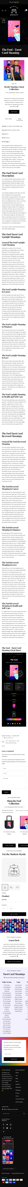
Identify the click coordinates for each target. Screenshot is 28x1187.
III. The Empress (7, 993)
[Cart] (25, 10)
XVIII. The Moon (7, 1027)
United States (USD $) (8, 1168)
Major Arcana (12, 740)
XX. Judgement (7, 1031)
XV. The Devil (6, 1021)
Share (3, 746)
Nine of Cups (18, 1001)
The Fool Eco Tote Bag (9, 832)
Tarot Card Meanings (11, 742)
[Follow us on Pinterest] (3, 1128)
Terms (17, 1096)
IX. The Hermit (7, 1005)
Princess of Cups (18, 1005)
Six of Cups (18, 995)
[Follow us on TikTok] (10, 1128)
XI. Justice (6, 1011)
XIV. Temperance (6, 1019)
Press (17, 1081)
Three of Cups (18, 989)
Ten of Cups (18, 1003)
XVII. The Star (6, 1025)
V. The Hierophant (6, 997)
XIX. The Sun (6, 1029)
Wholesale (18, 1087)
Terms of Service (21, 761)
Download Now (14, 107)
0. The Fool (7, 985)
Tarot (18, 740)
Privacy (17, 1093)
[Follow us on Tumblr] (3, 1131)
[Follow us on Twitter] (7, 1124)
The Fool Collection (7, 810)
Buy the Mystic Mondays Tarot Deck (14, 977)
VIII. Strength (6, 1003)
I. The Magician (7, 987)
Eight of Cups (18, 999)
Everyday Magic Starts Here (18, 1173)
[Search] (5, 10)
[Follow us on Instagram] (10, 1124)
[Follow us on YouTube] (7, 1128)
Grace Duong (11, 228)
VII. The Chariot (7, 1001)
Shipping (18, 1090)
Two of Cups (18, 987)
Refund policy (19, 1102)
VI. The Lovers (6, 999)
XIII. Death (6, 1017)
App (17, 1075)
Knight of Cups (18, 1007)
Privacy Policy (10, 761)
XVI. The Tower (7, 1023)
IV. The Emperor (7, 995)
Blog (17, 1078)
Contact (18, 1084)
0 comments (9, 737)
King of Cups (18, 1011)
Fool (7, 740)
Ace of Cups (18, 985)
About (17, 1072)
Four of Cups (18, 991)
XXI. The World (7, 1033)
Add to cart (14, 914)
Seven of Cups (18, 997)
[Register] (24, 1113)
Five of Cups (18, 993)
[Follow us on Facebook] (3, 1124)
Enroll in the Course (14, 961)
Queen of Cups (18, 1009)
